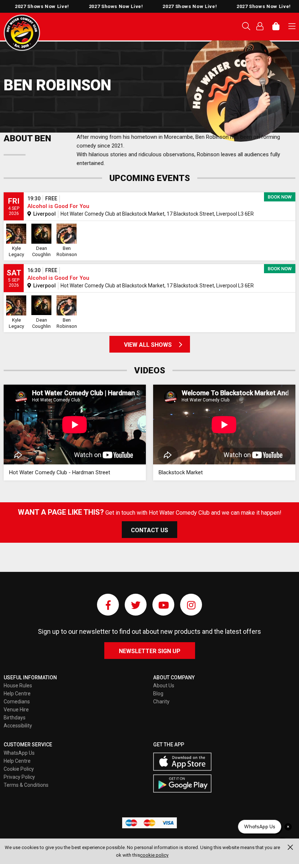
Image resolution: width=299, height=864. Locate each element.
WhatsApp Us (19, 753)
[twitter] (136, 605)
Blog (158, 693)
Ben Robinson (67, 251)
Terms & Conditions (26, 785)
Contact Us (149, 530)
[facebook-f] (108, 605)
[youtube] (163, 605)
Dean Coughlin (41, 251)
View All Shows (148, 344)
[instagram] (191, 605)
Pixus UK (22, 33)
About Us (163, 685)
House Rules (18, 685)
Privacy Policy (19, 777)
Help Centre (17, 693)
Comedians (17, 701)
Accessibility (18, 725)
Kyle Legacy (16, 251)
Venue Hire (16, 709)
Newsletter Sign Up (149, 651)
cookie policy (154, 855)
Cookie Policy (19, 769)
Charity (161, 701)
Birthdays (15, 717)
